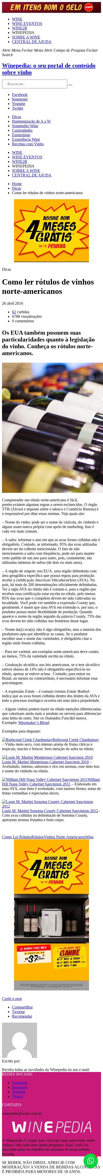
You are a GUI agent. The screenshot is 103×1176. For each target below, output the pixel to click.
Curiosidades (22, 130)
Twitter (17, 108)
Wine (89, 837)
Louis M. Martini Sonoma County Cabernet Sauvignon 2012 (50, 811)
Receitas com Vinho (28, 144)
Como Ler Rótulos (17, 837)
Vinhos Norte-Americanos (64, 837)
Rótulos (38, 837)
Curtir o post (12, 998)
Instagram (20, 99)
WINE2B (19, 28)
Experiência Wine (26, 139)
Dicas (16, 117)
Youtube (18, 103)
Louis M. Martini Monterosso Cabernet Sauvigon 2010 (45, 762)
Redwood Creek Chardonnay (75, 740)
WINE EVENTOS (27, 23)
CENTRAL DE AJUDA (32, 42)
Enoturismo (21, 135)
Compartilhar (22, 1007)
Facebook (20, 94)
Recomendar (22, 1016)
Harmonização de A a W (31, 121)
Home (17, 184)
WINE (17, 19)
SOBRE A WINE (26, 37)
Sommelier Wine (25, 126)
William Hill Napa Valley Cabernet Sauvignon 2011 (51, 781)
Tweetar (18, 1012)
